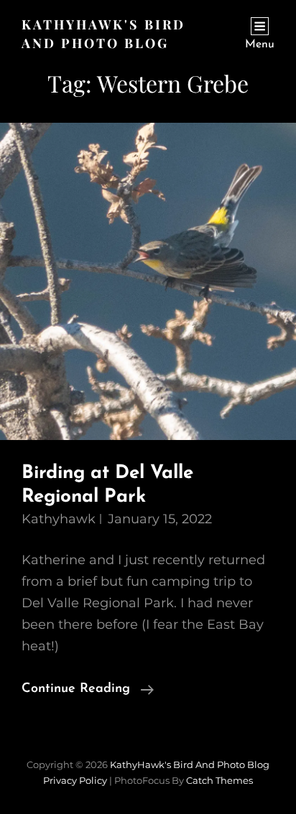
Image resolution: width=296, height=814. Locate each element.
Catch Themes (219, 780)
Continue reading (88, 691)
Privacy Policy (75, 780)
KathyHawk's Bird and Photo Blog (189, 764)
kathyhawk (59, 519)
